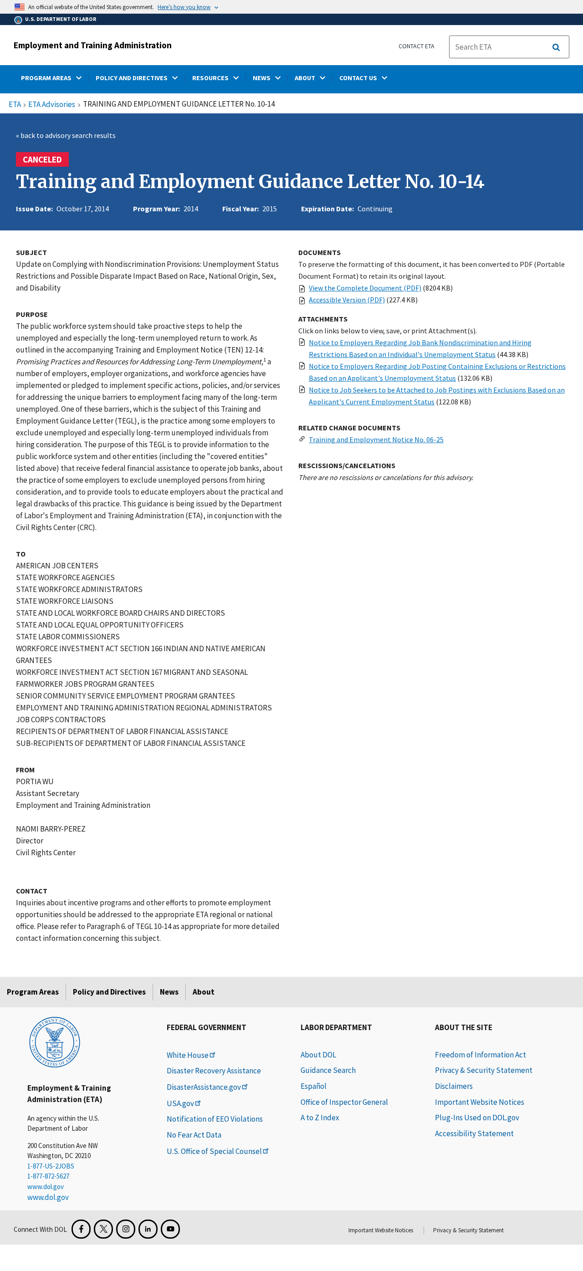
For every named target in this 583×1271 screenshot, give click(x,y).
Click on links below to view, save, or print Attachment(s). (387, 330)
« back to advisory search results (66, 135)
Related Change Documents (349, 427)
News (169, 992)
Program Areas (33, 992)
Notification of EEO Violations (215, 1119)
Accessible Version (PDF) (347, 299)
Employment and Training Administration (93, 45)
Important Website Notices (479, 1102)
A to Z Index (320, 1118)
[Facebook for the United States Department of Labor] (81, 1229)
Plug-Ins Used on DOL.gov (477, 1118)
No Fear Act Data (194, 1135)
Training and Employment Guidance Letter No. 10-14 (250, 181)
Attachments (323, 318)
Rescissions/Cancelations (346, 465)
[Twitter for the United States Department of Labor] (103, 1229)
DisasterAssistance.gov (204, 1087)
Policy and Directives (109, 992)
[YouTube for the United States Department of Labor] (170, 1229)
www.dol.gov (45, 1186)
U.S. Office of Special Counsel (214, 1151)
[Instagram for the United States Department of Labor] (125, 1229)
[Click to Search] (556, 47)
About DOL (318, 1055)
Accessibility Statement (474, 1133)
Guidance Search (328, 1070)
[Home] (54, 1041)
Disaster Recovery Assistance (214, 1071)
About (204, 992)
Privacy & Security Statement (483, 1070)
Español (314, 1086)
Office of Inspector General (344, 1102)
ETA (15, 105)
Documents (319, 252)
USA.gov (180, 1103)
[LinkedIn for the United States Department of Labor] (148, 1229)
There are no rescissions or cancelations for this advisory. (385, 477)
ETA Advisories (51, 105)
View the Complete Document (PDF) (365, 287)
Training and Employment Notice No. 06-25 (376, 439)
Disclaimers (454, 1086)
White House (188, 1055)
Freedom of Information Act (480, 1055)
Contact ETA (417, 46)
